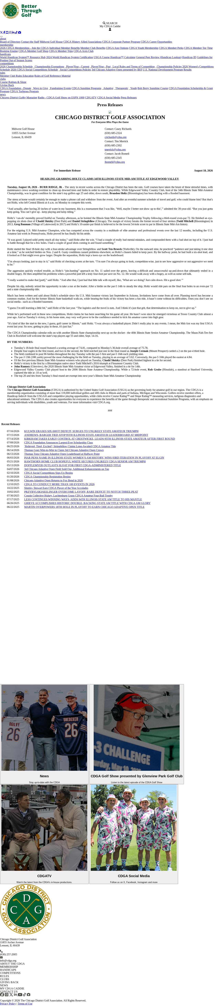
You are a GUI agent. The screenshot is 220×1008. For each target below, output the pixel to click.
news (3, 94)
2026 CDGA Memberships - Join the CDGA (24, 47)
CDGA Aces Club (84, 51)
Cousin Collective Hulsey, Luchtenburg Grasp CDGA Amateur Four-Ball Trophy (68, 495)
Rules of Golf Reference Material (52, 75)
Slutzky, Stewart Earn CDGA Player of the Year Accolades (56, 488)
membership (6, 44)
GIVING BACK (9, 982)
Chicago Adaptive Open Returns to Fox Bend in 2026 (53, 480)
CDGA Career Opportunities (156, 41)
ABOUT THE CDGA (12, 963)
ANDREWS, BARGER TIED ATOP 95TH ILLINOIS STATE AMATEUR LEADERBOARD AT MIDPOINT (86, 435)
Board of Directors (10, 41)
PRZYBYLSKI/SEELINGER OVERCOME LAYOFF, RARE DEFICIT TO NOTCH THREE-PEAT (81, 491)
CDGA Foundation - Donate (15, 88)
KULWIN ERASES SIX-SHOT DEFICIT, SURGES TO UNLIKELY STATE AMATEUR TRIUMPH (81, 431)
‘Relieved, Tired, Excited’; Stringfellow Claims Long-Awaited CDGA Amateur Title (70, 446)
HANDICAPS (8, 969)
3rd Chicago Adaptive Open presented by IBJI (117, 69)
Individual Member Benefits (64, 47)
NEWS (4, 985)
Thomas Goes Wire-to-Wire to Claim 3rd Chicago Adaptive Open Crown (64, 450)
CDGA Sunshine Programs (86, 88)
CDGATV (91, 97)
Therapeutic (121, 88)
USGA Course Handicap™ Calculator (114, 57)
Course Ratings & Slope (13, 82)
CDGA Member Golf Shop (33, 51)
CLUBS (4, 979)
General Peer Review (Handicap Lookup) (159, 57)
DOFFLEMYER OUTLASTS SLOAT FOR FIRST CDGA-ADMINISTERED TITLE (72, 465)
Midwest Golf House (51, 41)
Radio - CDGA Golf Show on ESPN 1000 (61, 97)
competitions (7, 63)
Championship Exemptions (48, 66)
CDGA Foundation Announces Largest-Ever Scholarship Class (58, 442)
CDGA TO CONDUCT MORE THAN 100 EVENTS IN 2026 (59, 484)
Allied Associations (91, 41)
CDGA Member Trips (61, 51)
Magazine (18, 97)
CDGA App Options (117, 47)
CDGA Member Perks (171, 47)
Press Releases (129, 97)
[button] (1, 32)
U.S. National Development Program (163, 69)
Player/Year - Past (100, 66)
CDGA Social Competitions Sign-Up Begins (48, 472)
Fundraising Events (60, 88)
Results (187, 69)
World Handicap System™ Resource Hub (23, 57)
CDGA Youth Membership (143, 47)
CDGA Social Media (108, 97)
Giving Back (7, 85)
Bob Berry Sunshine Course (153, 88)
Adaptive (107, 88)
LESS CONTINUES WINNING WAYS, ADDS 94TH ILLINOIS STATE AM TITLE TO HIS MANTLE (83, 499)
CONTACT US (9, 991)
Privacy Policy (8, 1003)
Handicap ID (189, 57)
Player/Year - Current (77, 66)
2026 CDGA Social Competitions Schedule (34, 69)
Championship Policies (168, 66)
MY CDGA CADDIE (12, 988)
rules (2, 72)
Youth (133, 88)
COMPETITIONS (10, 973)
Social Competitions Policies (75, 69)
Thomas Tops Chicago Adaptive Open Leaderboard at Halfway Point (62, 453)
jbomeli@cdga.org (115, 161)
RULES (4, 976)
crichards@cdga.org (115, 137)
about (3, 38)
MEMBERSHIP (9, 966)
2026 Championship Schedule (16, 66)
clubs (3, 78)
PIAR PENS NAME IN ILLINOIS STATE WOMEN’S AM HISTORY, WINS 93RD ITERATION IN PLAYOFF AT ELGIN (94, 457)
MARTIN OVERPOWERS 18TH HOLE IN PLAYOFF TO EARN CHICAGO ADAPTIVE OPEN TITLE (84, 506)
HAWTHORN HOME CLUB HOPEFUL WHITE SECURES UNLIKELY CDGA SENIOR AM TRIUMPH (85, 461)
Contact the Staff (30, 41)
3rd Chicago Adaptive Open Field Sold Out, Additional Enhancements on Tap (66, 469)
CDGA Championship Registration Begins (47, 476)
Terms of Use (25, 1003)
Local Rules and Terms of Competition (133, 66)
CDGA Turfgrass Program (24, 91)
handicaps (5, 54)
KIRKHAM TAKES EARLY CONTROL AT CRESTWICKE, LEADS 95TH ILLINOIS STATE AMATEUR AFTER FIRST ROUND (99, 438)
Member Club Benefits (92, 47)
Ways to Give (40, 88)
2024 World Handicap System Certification (69, 57)
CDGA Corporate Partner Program (121, 41)
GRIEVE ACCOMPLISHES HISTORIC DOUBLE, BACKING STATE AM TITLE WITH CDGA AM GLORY (87, 503)
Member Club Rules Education (17, 75)
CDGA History (71, 41)
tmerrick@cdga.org (115, 149)
